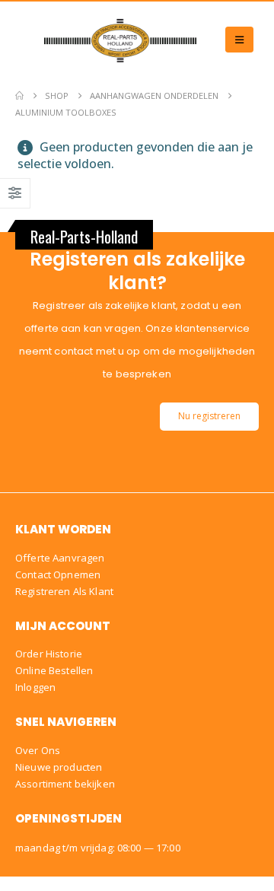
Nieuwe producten (58, 767)
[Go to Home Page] (19, 96)
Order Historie (48, 653)
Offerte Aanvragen (59, 558)
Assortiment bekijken (65, 784)
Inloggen (35, 687)
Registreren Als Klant (64, 591)
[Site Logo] (120, 39)
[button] (239, 40)
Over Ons (37, 750)
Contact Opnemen (57, 574)
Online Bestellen (54, 670)
